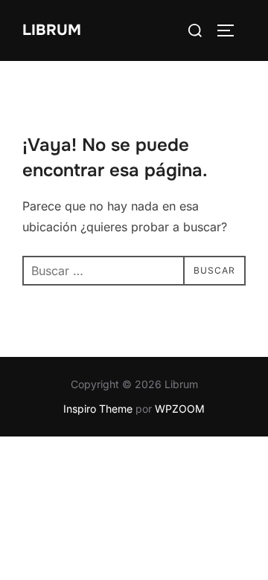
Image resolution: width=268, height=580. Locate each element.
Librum (51, 30)
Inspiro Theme (98, 408)
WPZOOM (180, 408)
